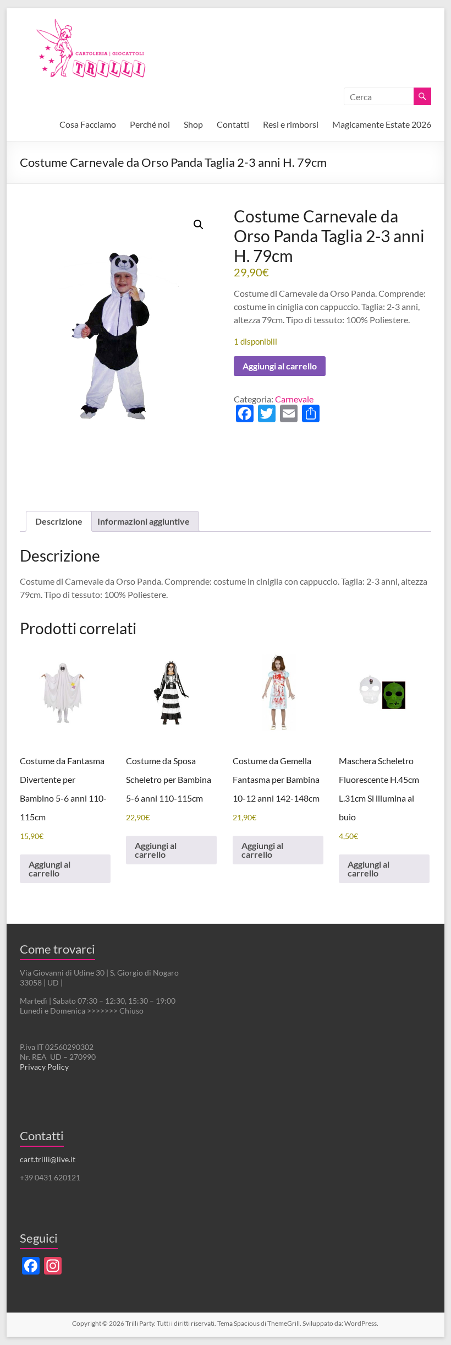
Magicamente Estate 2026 (381, 124)
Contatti (233, 124)
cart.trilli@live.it (47, 1159)
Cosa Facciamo (87, 124)
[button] (198, 225)
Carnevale (294, 399)
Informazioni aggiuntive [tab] (143, 521)
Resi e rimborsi (290, 124)
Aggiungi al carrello (280, 366)
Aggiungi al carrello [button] (49, 868)
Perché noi (150, 124)
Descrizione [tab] (58, 521)
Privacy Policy (44, 1066)
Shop (193, 124)
